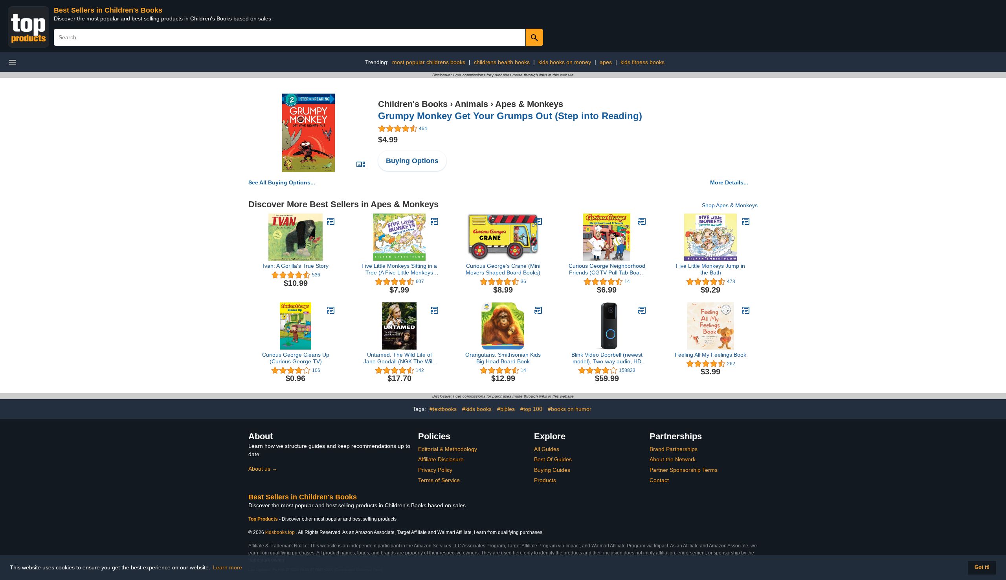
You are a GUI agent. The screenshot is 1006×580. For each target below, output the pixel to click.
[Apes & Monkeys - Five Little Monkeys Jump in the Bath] (746, 221)
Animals (471, 104)
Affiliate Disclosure (441, 459)
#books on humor (569, 409)
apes (606, 62)
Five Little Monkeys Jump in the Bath (710, 269)
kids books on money (564, 62)
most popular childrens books (428, 62)
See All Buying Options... (281, 182)
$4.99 (388, 139)
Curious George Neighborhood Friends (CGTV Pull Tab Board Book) (607, 269)
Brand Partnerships (674, 449)
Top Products (263, 519)
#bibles (506, 409)
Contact (659, 480)
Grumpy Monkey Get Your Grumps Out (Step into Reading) (510, 115)
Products (545, 480)
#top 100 (531, 409)
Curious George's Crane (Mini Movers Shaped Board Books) (503, 269)
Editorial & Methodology (447, 449)
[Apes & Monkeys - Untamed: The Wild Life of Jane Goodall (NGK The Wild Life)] (434, 310)
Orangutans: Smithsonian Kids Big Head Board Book (503, 358)
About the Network (673, 459)
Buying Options (412, 161)
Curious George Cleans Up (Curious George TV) (295, 358)
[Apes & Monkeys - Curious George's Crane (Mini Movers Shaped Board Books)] (538, 221)
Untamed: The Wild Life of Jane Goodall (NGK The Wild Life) (399, 358)
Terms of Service (439, 480)
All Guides (546, 449)
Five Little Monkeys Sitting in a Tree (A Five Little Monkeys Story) (399, 269)
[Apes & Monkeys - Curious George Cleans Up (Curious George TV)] (331, 310)
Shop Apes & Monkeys (730, 205)
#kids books (477, 409)
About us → (262, 469)
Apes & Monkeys (529, 104)
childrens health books (502, 62)
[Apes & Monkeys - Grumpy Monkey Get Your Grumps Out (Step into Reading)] (308, 132)
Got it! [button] (982, 567)
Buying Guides (552, 470)
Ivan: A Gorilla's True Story (296, 266)
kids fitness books (642, 62)
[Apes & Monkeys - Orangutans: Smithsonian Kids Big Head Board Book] (538, 310)
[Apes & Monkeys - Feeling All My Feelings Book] (746, 310)
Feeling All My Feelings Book (710, 355)
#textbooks (443, 409)
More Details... (729, 182)
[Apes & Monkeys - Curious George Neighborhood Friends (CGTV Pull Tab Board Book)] (642, 221)
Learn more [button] (227, 567)
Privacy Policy (435, 470)
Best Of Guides (553, 459)
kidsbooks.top (280, 532)
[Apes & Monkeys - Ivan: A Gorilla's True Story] (331, 221)
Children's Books (413, 104)
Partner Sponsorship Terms (684, 470)
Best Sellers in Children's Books (108, 10)
